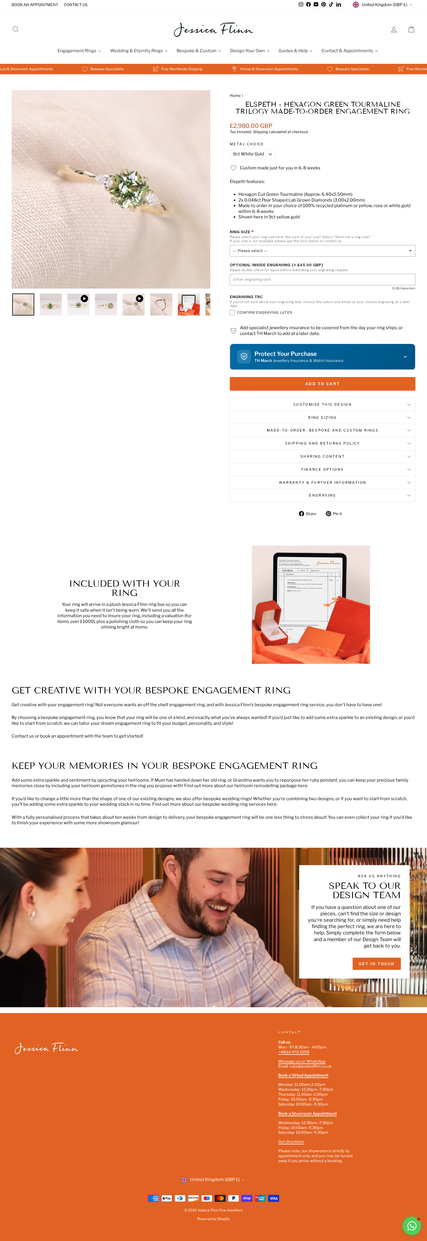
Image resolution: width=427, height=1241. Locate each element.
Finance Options (323, 469)
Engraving (322, 495)
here (272, 804)
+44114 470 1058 (293, 1052)
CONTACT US (75, 4)
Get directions (291, 1141)
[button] (322, 356)
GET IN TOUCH (377, 963)
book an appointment (62, 736)
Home (235, 95)
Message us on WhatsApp (302, 1061)
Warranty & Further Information (323, 482)
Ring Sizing (322, 417)
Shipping (260, 132)
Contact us (23, 736)
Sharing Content (322, 456)
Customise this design (322, 404)
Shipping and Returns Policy (322, 443)
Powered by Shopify (213, 1219)
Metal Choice (247, 144)
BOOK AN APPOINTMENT (35, 4)
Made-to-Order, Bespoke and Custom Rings (323, 430)
